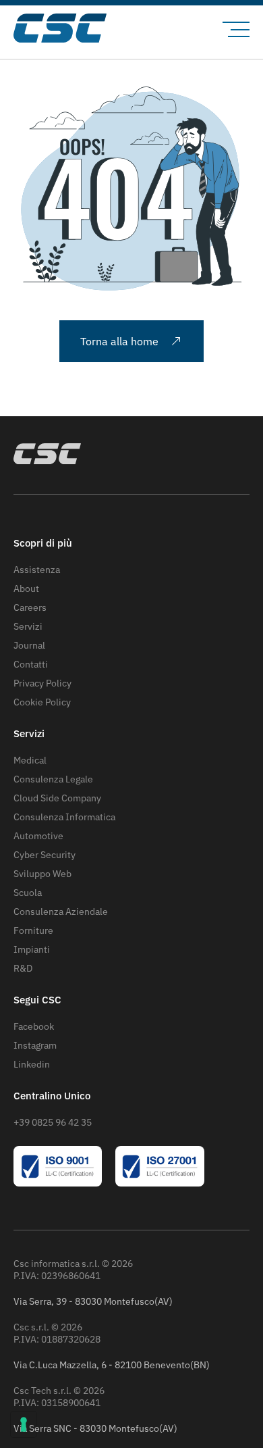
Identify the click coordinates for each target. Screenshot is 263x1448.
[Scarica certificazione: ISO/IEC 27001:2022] (159, 1182)
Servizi (27, 626)
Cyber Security (44, 855)
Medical (30, 760)
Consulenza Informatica (64, 817)
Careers (30, 607)
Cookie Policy (42, 702)
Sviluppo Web (42, 874)
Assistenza (36, 570)
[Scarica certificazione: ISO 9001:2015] (57, 1182)
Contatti (30, 664)
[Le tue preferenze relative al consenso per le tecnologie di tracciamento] (23, 1424)
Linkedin (31, 1064)
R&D (22, 968)
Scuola (27, 893)
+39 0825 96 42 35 (52, 1122)
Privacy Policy (42, 683)
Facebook (33, 1026)
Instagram (35, 1045)
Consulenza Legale (53, 779)
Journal (29, 645)
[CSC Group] (65, 29)
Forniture (33, 930)
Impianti (31, 949)
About (26, 588)
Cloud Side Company (57, 798)
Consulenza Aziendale (60, 911)
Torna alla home (119, 341)
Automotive (38, 836)
